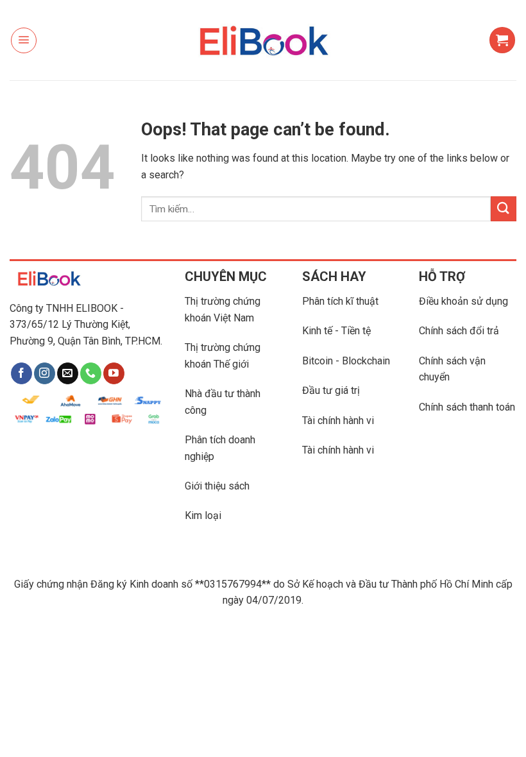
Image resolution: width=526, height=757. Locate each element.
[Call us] (90, 373)
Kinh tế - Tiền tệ (336, 331)
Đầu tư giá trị (331, 390)
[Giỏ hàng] (502, 40)
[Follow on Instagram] (44, 373)
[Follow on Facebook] (21, 373)
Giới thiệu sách (217, 486)
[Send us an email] (67, 373)
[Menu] (24, 40)
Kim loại (203, 515)
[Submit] (503, 208)
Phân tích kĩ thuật (340, 301)
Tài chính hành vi (338, 420)
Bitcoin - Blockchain (346, 361)
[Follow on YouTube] (113, 373)
